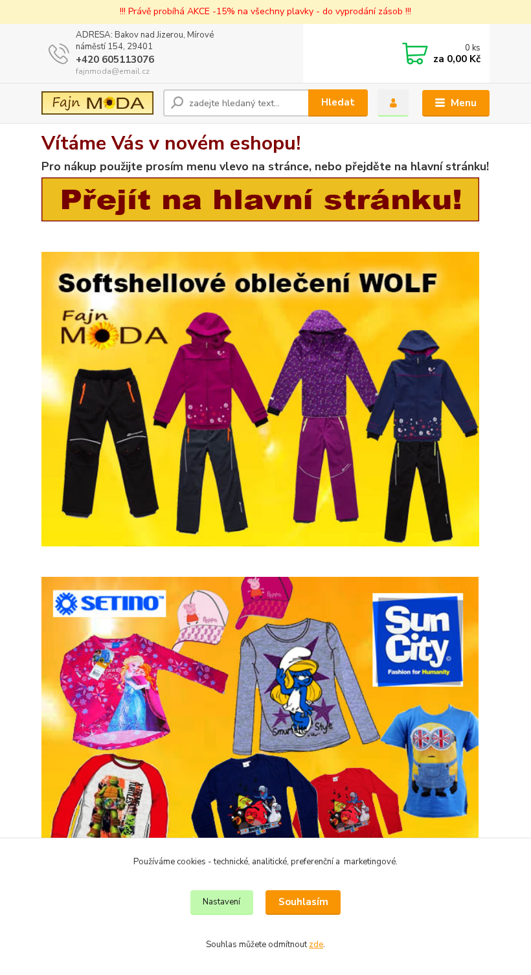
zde (316, 944)
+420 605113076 (115, 59)
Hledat (338, 102)
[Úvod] (97, 103)
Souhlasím (303, 901)
